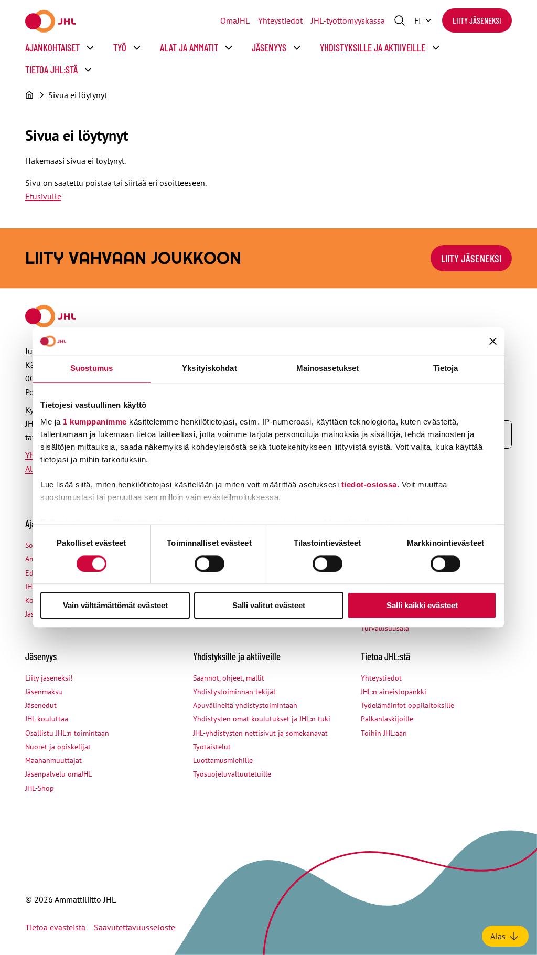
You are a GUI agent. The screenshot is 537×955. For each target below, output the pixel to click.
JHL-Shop (39, 788)
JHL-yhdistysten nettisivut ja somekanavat (260, 733)
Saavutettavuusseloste (134, 927)
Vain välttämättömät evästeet (115, 605)
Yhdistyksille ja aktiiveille (372, 47)
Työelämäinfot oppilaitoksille (407, 705)
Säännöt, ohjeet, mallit (228, 678)
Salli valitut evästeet (268, 605)
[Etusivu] (29, 95)
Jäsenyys (269, 47)
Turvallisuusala (385, 628)
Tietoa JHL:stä (51, 69)
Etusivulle (43, 196)
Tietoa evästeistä (55, 927)
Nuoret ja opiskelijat (58, 746)
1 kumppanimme (95, 421)
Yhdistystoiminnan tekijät (234, 691)
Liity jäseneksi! (48, 678)
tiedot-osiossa (369, 484)
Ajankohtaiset (52, 47)
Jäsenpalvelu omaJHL (58, 774)
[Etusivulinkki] (50, 21)
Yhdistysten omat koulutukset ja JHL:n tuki (261, 719)
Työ (119, 47)
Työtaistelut (212, 746)
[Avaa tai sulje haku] (399, 20)
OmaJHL (235, 20)
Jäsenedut (41, 705)
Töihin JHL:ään (384, 733)
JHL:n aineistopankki (393, 691)
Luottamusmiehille (223, 760)
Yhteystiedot (280, 20)
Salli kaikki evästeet (422, 605)
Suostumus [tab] (91, 368)
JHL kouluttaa (46, 719)
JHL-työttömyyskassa (348, 20)
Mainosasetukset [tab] (327, 368)
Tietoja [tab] (445, 368)
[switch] (209, 563)
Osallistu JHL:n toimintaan (67, 733)
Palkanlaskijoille (387, 719)
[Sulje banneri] (493, 341)
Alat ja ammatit (189, 47)
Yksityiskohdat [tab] (209, 368)
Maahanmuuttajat (53, 760)
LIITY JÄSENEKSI (471, 258)
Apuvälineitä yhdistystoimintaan (245, 705)
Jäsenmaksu (43, 691)
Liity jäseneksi (477, 20)
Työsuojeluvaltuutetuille (232, 774)
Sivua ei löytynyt (77, 95)
